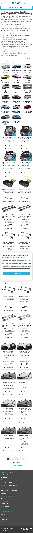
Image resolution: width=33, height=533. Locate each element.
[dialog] (16, 266)
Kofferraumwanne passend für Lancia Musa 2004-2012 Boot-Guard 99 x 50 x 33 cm (24, 191)
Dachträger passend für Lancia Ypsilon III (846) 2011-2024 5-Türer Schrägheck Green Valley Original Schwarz (9, 354)
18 (22, 458)
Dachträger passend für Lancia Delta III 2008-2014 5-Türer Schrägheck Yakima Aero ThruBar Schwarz (24, 217)
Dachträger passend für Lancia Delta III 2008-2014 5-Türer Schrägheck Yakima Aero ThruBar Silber (24, 326)
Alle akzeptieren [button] (16, 273)
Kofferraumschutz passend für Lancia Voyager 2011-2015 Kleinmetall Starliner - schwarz (24, 164)
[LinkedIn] (27, 529)
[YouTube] (31, 529)
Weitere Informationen (26, 266)
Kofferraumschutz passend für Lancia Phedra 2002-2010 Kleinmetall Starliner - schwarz (24, 139)
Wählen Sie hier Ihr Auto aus (17, 7)
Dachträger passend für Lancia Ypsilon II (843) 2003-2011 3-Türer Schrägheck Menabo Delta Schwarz (8, 438)
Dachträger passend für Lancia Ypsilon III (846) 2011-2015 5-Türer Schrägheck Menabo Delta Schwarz (24, 438)
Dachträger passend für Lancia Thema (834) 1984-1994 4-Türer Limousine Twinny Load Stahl (8, 299)
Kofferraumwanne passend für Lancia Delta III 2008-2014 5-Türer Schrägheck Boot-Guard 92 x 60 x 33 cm (8, 192)
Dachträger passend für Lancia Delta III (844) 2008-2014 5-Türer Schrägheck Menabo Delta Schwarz (8, 383)
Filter (29, 58)
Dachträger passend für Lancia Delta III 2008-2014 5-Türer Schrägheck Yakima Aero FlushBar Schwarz (8, 217)
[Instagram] (24, 529)
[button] (16, 277)
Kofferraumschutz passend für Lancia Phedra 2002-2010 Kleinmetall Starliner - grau (8, 139)
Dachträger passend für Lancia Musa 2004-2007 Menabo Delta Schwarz (24, 382)
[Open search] (25, 3)
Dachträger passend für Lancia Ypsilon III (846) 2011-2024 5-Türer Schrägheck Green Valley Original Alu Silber (24, 354)
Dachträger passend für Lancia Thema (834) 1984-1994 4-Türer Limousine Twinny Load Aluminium (24, 244)
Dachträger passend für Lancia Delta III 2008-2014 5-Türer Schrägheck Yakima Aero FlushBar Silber (8, 326)
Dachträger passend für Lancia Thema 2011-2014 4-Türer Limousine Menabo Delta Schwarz (24, 410)
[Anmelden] (28, 2)
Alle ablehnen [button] (16, 270)
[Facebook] (21, 529)
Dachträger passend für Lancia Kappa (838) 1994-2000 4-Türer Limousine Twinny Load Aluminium (9, 244)
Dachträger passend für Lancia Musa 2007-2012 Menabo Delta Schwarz (8, 410)
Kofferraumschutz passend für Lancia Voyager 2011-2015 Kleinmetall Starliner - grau (8, 164)
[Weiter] (26, 459)
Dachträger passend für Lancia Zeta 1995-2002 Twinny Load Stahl (24, 298)
